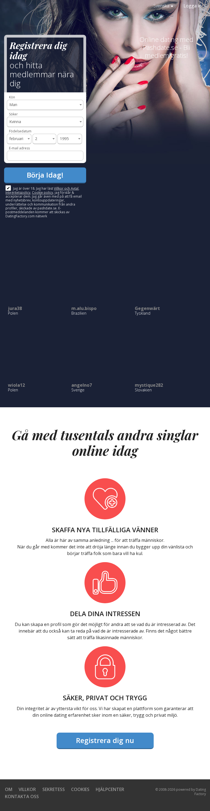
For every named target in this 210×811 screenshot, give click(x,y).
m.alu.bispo (84, 308)
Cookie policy (42, 192)
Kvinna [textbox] (15, 121)
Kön (12, 97)
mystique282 (149, 385)
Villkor (27, 789)
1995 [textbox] (64, 138)
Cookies (80, 789)
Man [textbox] (13, 104)
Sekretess (53, 789)
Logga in (192, 6)
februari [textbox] (16, 138)
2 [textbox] (36, 138)
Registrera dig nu (105, 740)
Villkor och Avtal (66, 188)
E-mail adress (19, 148)
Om (8, 789)
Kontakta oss (22, 796)
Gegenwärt (147, 308)
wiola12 (16, 385)
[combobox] (45, 105)
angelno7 (81, 385)
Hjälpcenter (110, 789)
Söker (13, 114)
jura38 (15, 308)
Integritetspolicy (17, 192)
